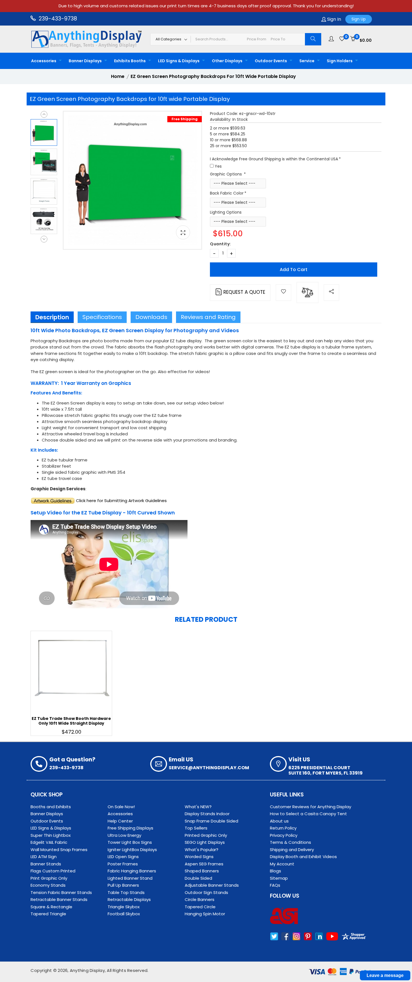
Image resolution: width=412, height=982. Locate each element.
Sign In (333, 19)
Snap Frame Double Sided (211, 821)
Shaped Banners (202, 871)
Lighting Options (226, 212)
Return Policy (283, 828)
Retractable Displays (129, 899)
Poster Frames (123, 864)
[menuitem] (45, 61)
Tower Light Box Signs (130, 842)
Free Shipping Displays (130, 828)
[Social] (331, 292)
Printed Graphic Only (206, 835)
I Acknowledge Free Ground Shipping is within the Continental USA (274, 159)
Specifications (102, 317)
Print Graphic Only (49, 878)
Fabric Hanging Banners (132, 871)
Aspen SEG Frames (204, 864)
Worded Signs (199, 856)
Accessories (43, 61)
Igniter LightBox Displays (132, 849)
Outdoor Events (271, 61)
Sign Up (358, 19)
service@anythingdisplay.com (209, 767)
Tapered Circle (200, 907)
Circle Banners (199, 899)
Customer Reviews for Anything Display (310, 807)
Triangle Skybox (124, 907)
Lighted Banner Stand (130, 878)
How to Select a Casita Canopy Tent (308, 814)
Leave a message (385, 975)
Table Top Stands (126, 892)
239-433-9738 (57, 18)
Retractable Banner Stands (59, 899)
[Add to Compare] (307, 292)
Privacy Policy (283, 835)
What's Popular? (201, 849)
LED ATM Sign (44, 856)
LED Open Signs (123, 856)
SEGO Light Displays (205, 842)
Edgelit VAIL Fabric (49, 842)
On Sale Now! (121, 807)
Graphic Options (226, 174)
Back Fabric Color (227, 193)
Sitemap (279, 878)
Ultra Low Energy (124, 835)
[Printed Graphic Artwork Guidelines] (53, 500)
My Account (282, 864)
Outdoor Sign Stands (206, 892)
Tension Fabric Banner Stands (61, 892)
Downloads (151, 317)
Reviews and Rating (208, 317)
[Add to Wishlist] (283, 292)
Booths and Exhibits (51, 807)
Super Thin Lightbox (51, 835)
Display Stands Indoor (207, 814)
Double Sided (198, 878)
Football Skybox (124, 914)
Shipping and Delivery (292, 849)
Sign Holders (340, 61)
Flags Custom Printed (53, 871)
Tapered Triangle (48, 914)
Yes (218, 166)
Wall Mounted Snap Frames (59, 849)
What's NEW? (198, 807)
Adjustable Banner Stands (212, 885)
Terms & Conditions (290, 842)
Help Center (120, 821)
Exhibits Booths (130, 61)
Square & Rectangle (51, 907)
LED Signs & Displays (179, 61)
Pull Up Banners (123, 885)
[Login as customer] (331, 39)
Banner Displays (85, 61)
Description (52, 317)
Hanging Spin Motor (205, 914)
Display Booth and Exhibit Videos (303, 856)
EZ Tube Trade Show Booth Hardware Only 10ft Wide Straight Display (71, 721)
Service (306, 61)
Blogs (275, 871)
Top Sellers (196, 828)
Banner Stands (46, 864)
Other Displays (227, 61)
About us (279, 821)
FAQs (275, 885)
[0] (341, 39)
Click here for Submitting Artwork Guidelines (121, 500)
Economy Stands (48, 885)
